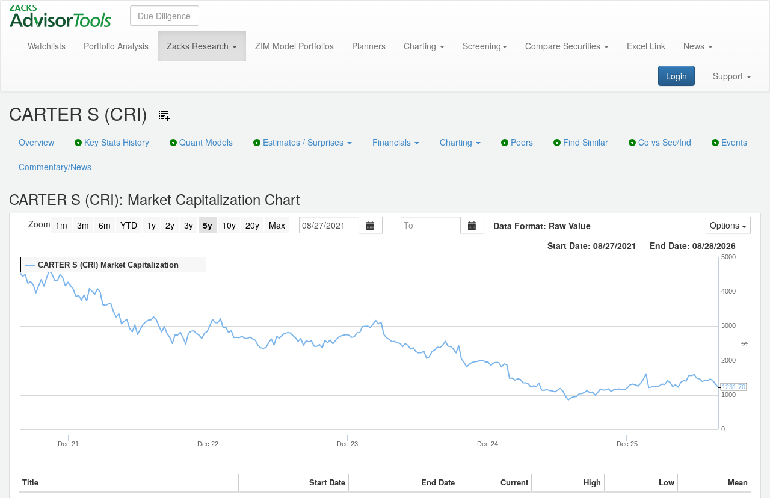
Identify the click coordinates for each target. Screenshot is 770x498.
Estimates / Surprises (303, 142)
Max (277, 225)
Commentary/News (55, 167)
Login (676, 76)
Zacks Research (199, 46)
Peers (520, 142)
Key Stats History (115, 142)
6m (105, 225)
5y (207, 225)
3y (188, 225)
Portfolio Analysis (116, 46)
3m (83, 225)
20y (252, 225)
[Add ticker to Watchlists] (164, 115)
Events (733, 142)
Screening (482, 46)
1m (61, 225)
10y (229, 225)
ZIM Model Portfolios (294, 46)
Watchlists (47, 46)
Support (729, 76)
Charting (421, 46)
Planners (369, 46)
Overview (36, 142)
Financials (392, 142)
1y (151, 225)
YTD (128, 225)
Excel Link (646, 46)
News (695, 46)
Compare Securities (564, 46)
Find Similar (584, 142)
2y (169, 225)
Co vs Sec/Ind (663, 142)
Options (726, 225)
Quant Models (205, 142)
